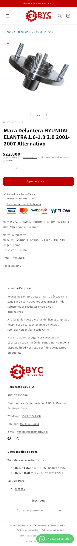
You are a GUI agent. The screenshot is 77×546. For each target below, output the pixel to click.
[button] (7, 16)
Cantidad (8, 160)
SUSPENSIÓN (22, 32)
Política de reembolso (27, 530)
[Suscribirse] (60, 510)
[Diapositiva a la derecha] (47, 115)
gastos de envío (30, 157)
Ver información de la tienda (24, 204)
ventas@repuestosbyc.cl (32, 431)
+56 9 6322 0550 (31, 416)
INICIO (7, 32)
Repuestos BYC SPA (27, 525)
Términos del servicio (30, 535)
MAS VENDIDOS (43, 32)
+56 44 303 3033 (29, 424)
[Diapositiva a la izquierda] (30, 115)
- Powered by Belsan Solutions (51, 525)
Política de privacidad (53, 530)
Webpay (20, 488)
